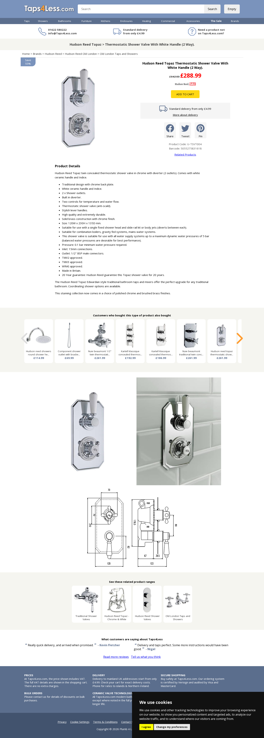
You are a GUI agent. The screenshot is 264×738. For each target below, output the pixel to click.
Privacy (62, 722)
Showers (43, 21)
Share (169, 136)
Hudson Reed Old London (81, 54)
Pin (200, 136)
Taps (27, 21)
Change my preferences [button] (171, 727)
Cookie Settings (79, 722)
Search (212, 9)
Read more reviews (116, 657)
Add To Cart (185, 94)
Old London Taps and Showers (119, 54)
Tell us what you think (146, 657)
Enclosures (126, 21)
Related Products (185, 154)
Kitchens (105, 21)
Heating (146, 21)
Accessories (193, 21)
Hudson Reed (53, 54)
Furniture (87, 21)
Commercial (168, 21)
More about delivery (185, 115)
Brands (235, 21)
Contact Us (128, 722)
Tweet (185, 136)
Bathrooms (64, 21)
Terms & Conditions (105, 722)
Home (26, 54)
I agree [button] (146, 727)
